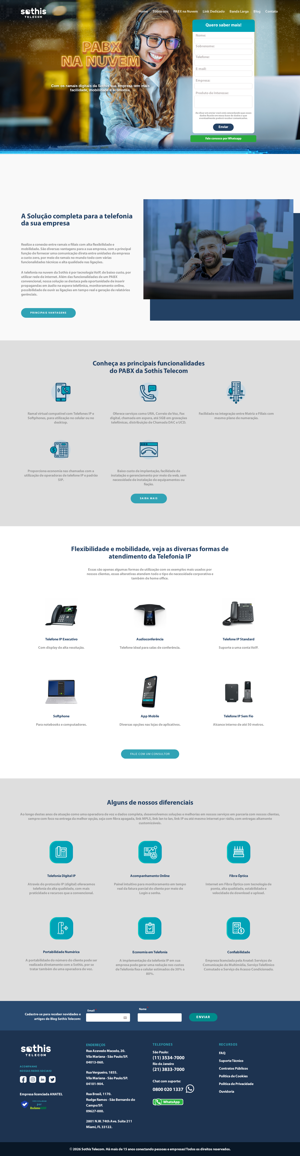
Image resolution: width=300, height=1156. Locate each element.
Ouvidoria (226, 1092)
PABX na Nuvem (185, 11)
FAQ (222, 1053)
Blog (256, 11)
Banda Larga (239, 11)
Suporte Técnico (231, 1061)
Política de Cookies (233, 1076)
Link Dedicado (214, 11)
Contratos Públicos (233, 1068)
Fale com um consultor (150, 754)
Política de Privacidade (236, 1084)
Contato (271, 11)
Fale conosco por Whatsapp (223, 138)
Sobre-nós (160, 11)
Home (143, 11)
